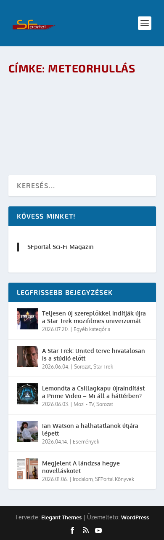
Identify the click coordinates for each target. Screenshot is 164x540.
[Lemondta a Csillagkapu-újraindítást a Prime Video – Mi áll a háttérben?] (27, 393)
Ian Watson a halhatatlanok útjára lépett (90, 429)
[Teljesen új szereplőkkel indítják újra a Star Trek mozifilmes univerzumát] (27, 318)
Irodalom (83, 479)
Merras (50, 115)
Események (86, 441)
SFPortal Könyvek (114, 479)
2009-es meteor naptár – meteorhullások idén (62, 97)
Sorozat (82, 367)
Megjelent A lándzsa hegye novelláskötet (81, 467)
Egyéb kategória (92, 329)
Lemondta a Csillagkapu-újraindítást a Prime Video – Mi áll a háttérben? (93, 392)
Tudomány (106, 115)
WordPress (135, 517)
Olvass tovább (46, 138)
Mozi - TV (84, 404)
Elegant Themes (61, 517)
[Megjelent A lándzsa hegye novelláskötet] (27, 468)
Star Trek (103, 367)
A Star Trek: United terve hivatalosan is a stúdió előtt (93, 354)
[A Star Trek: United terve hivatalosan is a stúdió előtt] (27, 356)
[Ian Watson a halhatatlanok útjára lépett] (27, 431)
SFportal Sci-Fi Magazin (60, 246)
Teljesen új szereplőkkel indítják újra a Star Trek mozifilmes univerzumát (94, 317)
